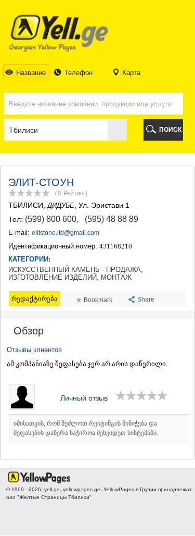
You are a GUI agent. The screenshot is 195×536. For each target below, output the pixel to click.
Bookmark (98, 300)
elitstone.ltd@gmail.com (65, 232)
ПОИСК (170, 129)
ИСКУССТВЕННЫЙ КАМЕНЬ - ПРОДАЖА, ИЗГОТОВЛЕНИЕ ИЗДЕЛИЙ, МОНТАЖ (75, 273)
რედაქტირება (34, 299)
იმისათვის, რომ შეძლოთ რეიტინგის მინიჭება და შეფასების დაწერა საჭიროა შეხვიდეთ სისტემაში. (86, 428)
